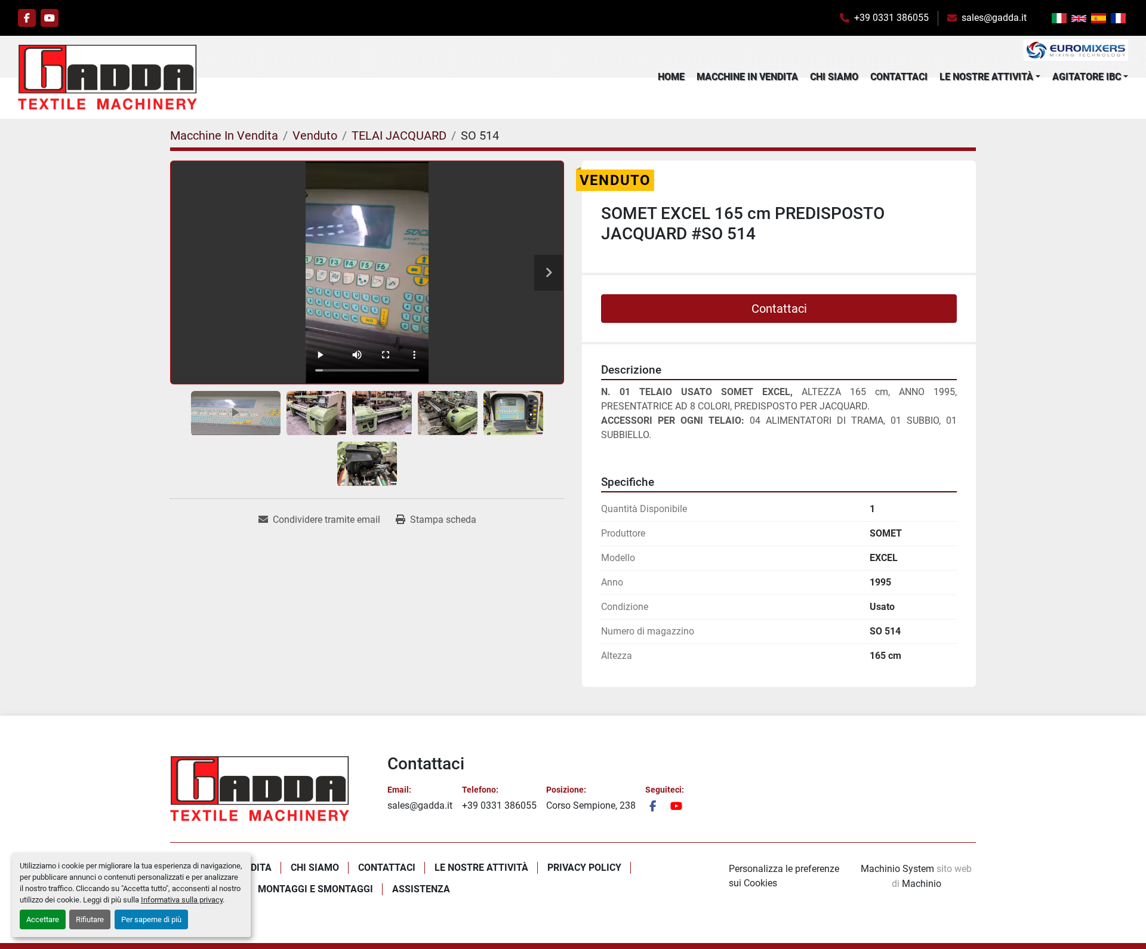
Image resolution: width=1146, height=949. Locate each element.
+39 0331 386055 (891, 17)
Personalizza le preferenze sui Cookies (784, 876)
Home (671, 76)
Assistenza (421, 889)
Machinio (921, 883)
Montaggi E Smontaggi (315, 889)
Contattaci (899, 76)
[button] (989, 77)
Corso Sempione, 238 (591, 805)
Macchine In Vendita (747, 76)
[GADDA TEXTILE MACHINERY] (259, 788)
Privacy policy (584, 867)
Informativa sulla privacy (182, 899)
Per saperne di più (151, 919)
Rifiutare (90, 919)
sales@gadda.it (994, 17)
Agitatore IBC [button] (1086, 76)
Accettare (42, 919)
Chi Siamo (834, 76)
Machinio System (897, 868)
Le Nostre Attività (986, 76)
